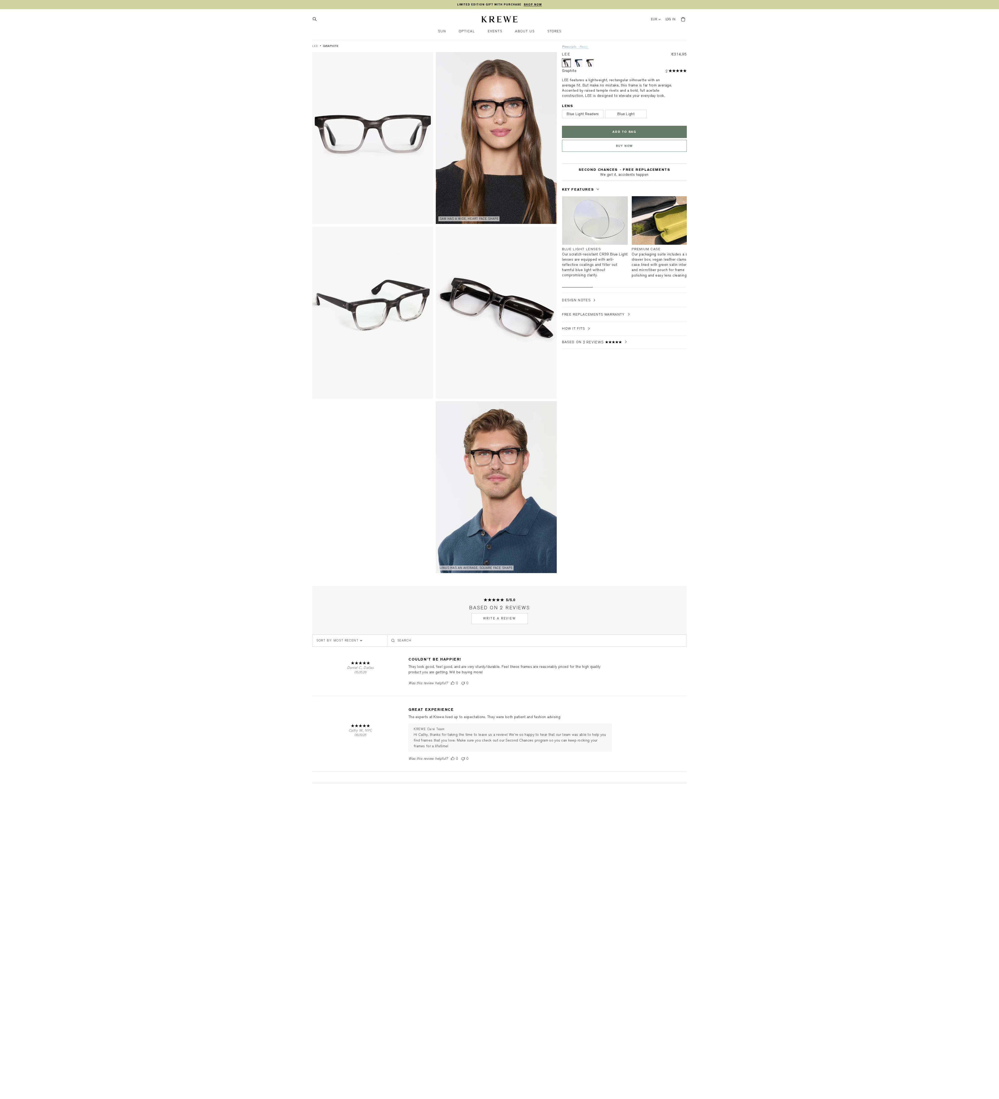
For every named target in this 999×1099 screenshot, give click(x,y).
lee (315, 46)
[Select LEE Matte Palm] (589, 62)
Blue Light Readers (583, 114)
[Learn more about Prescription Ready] (575, 47)
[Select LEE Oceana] (578, 62)
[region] (499, 4)
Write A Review (499, 618)
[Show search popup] (316, 19)
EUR (654, 19)
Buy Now (624, 146)
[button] (442, 31)
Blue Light (626, 114)
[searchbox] (537, 640)
